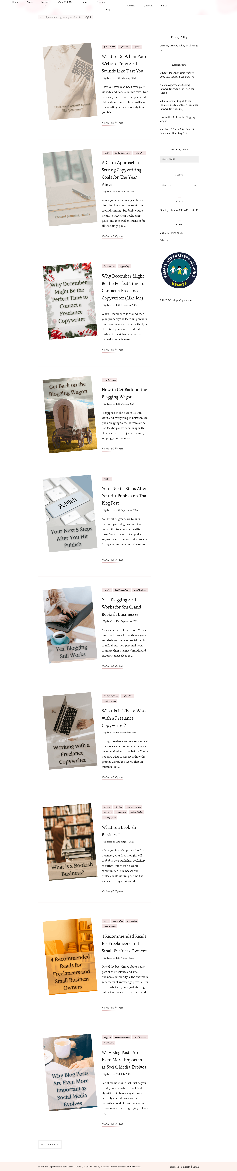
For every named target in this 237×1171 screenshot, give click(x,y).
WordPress (135, 1166)
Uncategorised (109, 379)
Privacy (164, 240)
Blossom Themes (109, 1166)
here (162, 50)
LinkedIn (148, 5)
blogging (106, 152)
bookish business (122, 589)
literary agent (109, 817)
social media (108, 1042)
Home (15, 2)
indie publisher (136, 812)
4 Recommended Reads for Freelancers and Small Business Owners (124, 943)
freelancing (132, 920)
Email (164, 5)
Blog (108, 9)
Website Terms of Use (172, 232)
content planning (122, 152)
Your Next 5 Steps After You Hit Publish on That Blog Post (125, 496)
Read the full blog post (112, 122)
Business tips (109, 46)
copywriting (124, 46)
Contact (84, 2)
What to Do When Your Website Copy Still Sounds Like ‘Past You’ (124, 64)
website (137, 46)
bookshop (107, 812)
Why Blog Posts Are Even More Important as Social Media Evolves (124, 1060)
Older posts (51, 1144)
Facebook (131, 5)
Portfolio (101, 2)
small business (140, 589)
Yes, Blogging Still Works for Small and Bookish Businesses (121, 607)
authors (106, 806)
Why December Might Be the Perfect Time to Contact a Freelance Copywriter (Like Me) (179, 104)
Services (45, 2)
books (105, 920)
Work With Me (65, 2)
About (30, 2)
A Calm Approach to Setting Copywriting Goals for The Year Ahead (177, 88)
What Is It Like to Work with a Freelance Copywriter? (124, 718)
